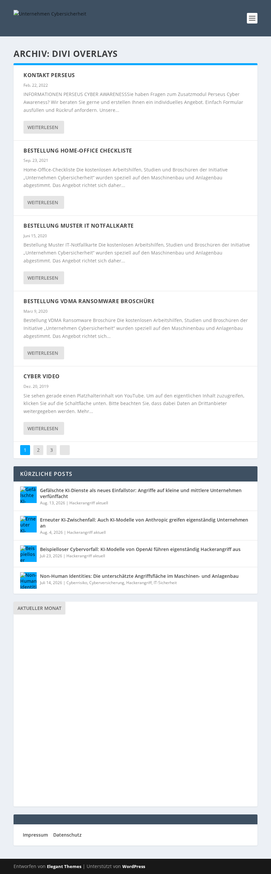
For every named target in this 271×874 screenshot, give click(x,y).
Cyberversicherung (106, 582)
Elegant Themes (64, 866)
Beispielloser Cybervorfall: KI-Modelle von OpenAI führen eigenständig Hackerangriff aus (140, 549)
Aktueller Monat (39, 608)
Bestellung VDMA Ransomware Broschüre (88, 301)
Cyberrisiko (76, 582)
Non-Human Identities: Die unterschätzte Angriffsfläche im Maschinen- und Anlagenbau (139, 576)
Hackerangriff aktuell (88, 503)
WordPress (133, 866)
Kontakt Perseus (49, 75)
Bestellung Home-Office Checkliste (77, 150)
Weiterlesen (42, 127)
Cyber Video (41, 376)
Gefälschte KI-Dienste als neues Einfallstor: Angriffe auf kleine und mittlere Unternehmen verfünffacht (141, 493)
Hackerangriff (139, 582)
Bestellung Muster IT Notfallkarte (78, 225)
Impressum (35, 835)
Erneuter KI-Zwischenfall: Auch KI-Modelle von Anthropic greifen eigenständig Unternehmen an (144, 523)
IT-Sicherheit (165, 582)
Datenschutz (67, 835)
